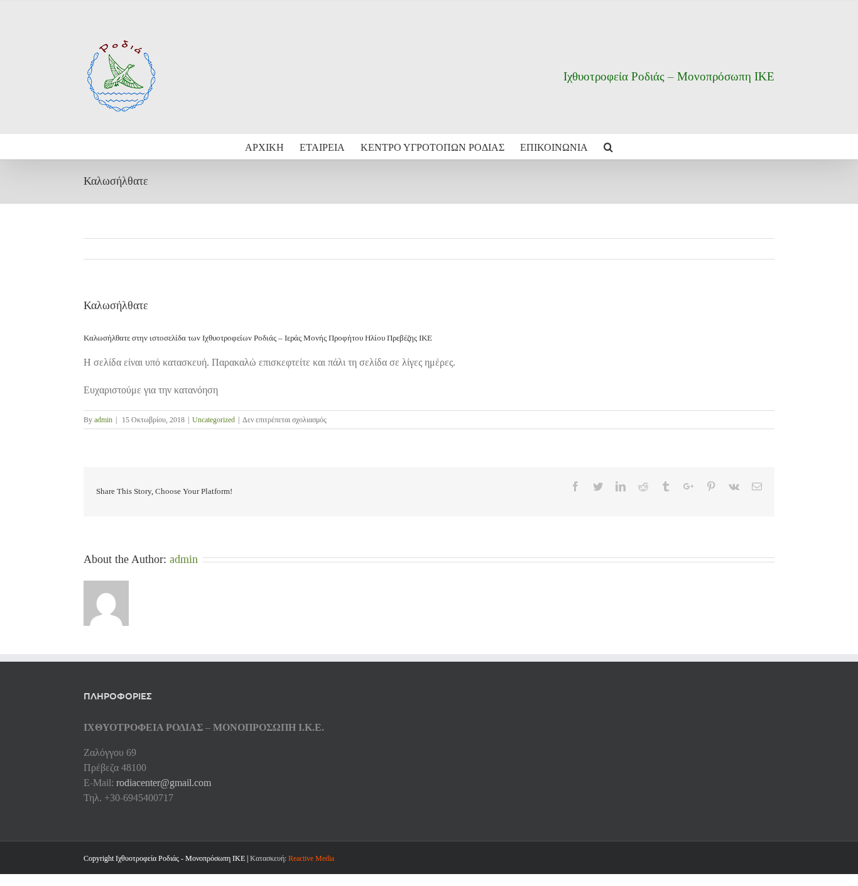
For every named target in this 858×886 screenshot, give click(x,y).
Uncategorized (213, 419)
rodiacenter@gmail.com (163, 782)
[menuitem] (272, 146)
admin (103, 419)
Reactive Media (311, 858)
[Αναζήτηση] (608, 146)
